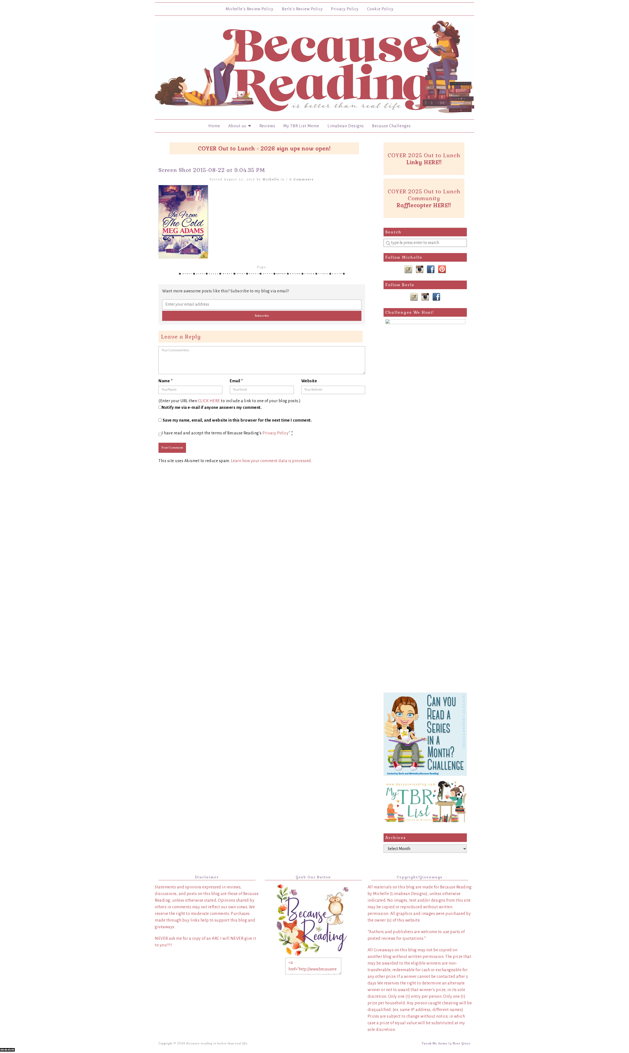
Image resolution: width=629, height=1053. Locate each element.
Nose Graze (462, 1043)
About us (238, 126)
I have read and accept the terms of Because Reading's (227, 433)
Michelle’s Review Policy (249, 9)
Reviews (267, 126)
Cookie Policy (380, 9)
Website (309, 381)
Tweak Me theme (434, 1043)
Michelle (271, 179)
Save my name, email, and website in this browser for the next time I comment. (237, 420)
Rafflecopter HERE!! (424, 205)
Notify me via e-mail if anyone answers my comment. (212, 407)
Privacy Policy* (276, 433)
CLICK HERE (209, 401)
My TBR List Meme (301, 126)
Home (214, 126)
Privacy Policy (345, 9)
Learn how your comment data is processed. (271, 461)
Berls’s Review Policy (302, 9)
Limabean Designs (346, 126)
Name (165, 381)
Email (236, 381)
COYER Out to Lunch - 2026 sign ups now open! (264, 148)
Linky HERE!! (424, 162)
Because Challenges (391, 126)
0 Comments (301, 179)
